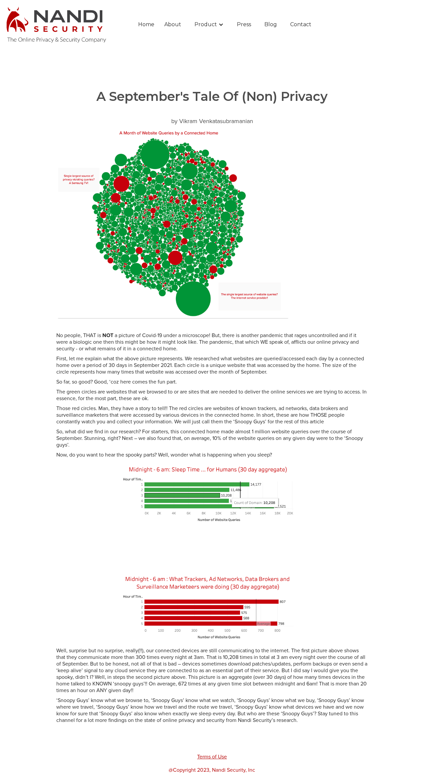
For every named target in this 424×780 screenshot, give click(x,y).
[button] (209, 25)
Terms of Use (212, 756)
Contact (300, 24)
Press (244, 24)
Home (146, 24)
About (172, 24)
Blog (270, 24)
